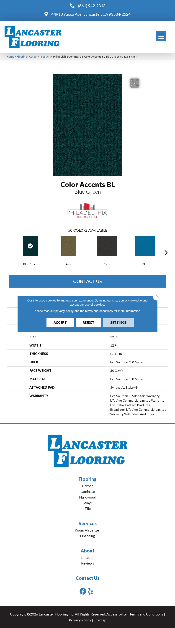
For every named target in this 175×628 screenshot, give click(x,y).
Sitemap (100, 620)
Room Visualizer (87, 530)
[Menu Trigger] (161, 36)
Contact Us (87, 281)
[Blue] (145, 246)
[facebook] (83, 591)
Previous (8, 245)
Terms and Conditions (146, 614)
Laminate (87, 491)
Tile (88, 508)
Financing (87, 536)
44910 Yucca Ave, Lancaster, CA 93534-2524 (91, 14)
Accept (60, 322)
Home (10, 56)
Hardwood (87, 497)
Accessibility (116, 614)
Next (166, 245)
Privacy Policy (80, 620)
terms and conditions (99, 311)
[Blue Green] (30, 246)
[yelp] (90, 591)
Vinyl (88, 503)
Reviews (87, 563)
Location (87, 557)
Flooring (22, 56)
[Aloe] (68, 246)
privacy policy (64, 311)
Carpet (33, 56)
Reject (88, 322)
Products (45, 56)
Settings (118, 322)
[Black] (107, 246)
